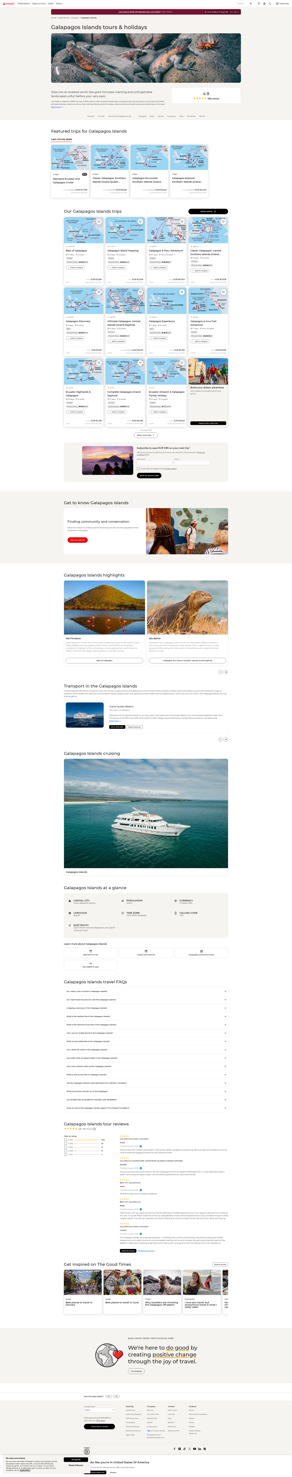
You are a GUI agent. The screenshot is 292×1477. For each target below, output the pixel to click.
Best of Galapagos (104, 660)
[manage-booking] (264, 3)
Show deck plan (117, 727)
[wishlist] (259, 3)
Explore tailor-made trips (208, 423)
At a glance (171, 116)
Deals (50, 4)
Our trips (101, 116)
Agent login (130, 1435)
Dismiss (113, 1472)
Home (53, 18)
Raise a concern (174, 1431)
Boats (152, 116)
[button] (99, 221)
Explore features (134, 727)
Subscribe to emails (99, 1426)
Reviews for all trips (146, 1251)
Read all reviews (128, 1251)
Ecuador (75, 18)
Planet (191, 1422)
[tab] (61, 139)
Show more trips (144, 435)
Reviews (171, 1422)
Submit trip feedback (134, 1414)
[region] (47, 1464)
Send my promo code (149, 475)
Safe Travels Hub (132, 1418)
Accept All (76, 1460)
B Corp (191, 1410)
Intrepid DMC (152, 1418)
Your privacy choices (157, 1431)
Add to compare (76, 267)
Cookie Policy (25, 1470)
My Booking (130, 1410)
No (116, 1396)
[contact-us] (270, 3)
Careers (150, 1422)
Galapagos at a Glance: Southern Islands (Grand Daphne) (187, 660)
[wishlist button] (99, 221)
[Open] (94, 1129)
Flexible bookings (132, 1426)
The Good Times (153, 1414)
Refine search (207, 211)
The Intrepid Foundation (198, 1414)
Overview (90, 116)
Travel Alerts (130, 1422)
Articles (202, 116)
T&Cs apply (100, 1420)
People (191, 1418)
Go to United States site (95, 1472)
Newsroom (172, 1426)
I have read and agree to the (159, 469)
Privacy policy (152, 1426)
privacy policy (171, 469)
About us (150, 1410)
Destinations (24, 4)
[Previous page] (220, 672)
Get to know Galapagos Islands (119, 116)
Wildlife (192, 1426)
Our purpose (136, 1371)
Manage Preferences (76, 1465)
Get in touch (172, 1410)
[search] (242, 3)
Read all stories (220, 1264)
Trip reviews (191, 116)
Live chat (171, 1414)
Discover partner (77, 540)
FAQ (169, 1418)
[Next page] (226, 672)
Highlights (142, 116)
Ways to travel (39, 4)
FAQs (181, 116)
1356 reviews (213, 99)
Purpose (192, 1406)
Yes (108, 1396)
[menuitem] (8, 3)
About (59, 4)
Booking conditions (133, 1431)
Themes (161, 116)
